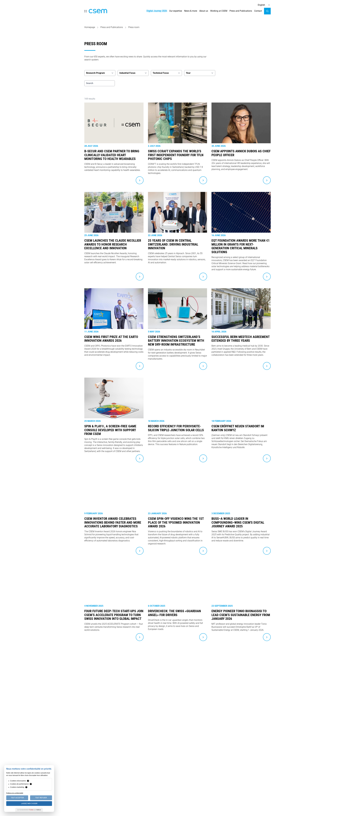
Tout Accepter (17, 798)
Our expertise (175, 11)
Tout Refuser (41, 798)
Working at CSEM (218, 11)
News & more (190, 11)
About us (203, 11)
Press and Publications (241, 11)
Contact (258, 11)
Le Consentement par (29, 809)
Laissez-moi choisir (29, 803)
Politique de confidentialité (14, 793)
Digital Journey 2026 (157, 11)
